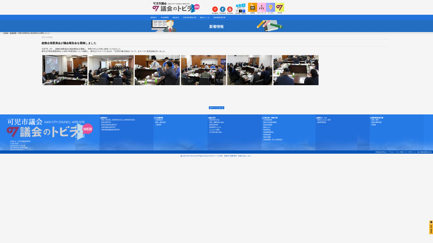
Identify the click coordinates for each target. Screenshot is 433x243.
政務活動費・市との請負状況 (272, 139)
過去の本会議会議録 (269, 122)
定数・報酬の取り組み (216, 122)
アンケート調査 (214, 129)
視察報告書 (267, 134)
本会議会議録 (267, 119)
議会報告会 (267, 129)
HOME (5, 33)
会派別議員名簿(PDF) (108, 127)
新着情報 (13, 33)
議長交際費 (267, 137)
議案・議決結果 (160, 122)
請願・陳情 (375, 119)
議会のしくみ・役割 (324, 119)
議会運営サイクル (215, 127)
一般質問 (158, 124)
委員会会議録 (267, 124)
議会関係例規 (321, 122)
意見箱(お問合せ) (381, 152)
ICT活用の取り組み (215, 132)
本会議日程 (159, 119)
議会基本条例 (213, 124)
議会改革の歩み (214, 119)
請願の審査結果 (376, 122)
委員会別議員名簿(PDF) (109, 124)
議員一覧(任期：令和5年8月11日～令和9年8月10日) (118, 119)
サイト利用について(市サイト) (406, 152)
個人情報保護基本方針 (424, 152)
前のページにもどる (216, 108)
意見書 (373, 124)
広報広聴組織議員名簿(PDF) (110, 129)
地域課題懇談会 (268, 132)
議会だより (267, 127)
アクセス (391, 152)
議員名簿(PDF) (106, 122)
